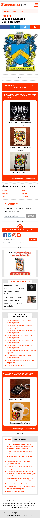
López (4, 196)
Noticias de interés (20, 281)
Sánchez (5, 193)
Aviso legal (27, 501)
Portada (7, 11)
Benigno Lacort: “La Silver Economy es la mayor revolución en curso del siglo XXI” (20, 480)
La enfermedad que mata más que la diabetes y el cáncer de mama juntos (21, 487)
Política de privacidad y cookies (12, 503)
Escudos (13, 11)
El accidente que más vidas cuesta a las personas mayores (19, 457)
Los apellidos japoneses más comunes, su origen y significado (20, 356)
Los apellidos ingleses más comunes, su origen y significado (19, 336)
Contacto (33, 503)
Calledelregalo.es (18, 505)
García (4, 190)
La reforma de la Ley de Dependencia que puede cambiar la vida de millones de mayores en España (21, 473)
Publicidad (26, 503)
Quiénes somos (18, 501)
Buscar (31, 216)
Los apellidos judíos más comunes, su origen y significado (21, 361)
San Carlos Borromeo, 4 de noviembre (19, 484)
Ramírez (25, 196)
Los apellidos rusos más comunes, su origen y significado (21, 351)
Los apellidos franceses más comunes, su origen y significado (20, 341)
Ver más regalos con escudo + (24, 178)
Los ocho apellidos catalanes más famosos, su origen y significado (20, 326)
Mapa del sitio (7, 505)
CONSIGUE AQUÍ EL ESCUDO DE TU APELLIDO (20, 86)
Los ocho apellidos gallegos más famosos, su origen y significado (21, 331)
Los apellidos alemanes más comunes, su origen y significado (20, 346)
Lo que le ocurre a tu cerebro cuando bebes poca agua (20, 467)
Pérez (24, 190)
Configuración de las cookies (19, 507)
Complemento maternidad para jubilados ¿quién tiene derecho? (19, 462)
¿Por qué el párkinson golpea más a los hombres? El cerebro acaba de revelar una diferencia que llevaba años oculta (20, 446)
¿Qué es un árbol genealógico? (16, 365)
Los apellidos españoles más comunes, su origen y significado (20, 321)
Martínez (25, 193)
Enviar (33, 239)
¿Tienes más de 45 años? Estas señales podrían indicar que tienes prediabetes (19, 452)
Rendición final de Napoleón (15, 491)
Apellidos (20, 11)
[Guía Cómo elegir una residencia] (20, 263)
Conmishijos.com (30, 505)
